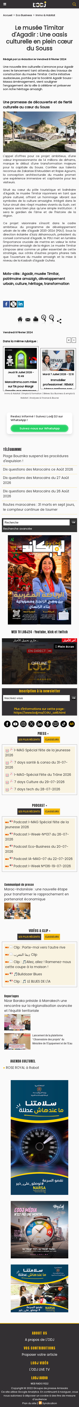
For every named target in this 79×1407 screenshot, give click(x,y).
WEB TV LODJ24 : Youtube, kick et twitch (39, 546)
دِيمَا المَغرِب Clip (25, 869)
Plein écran (66, 561)
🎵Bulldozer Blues (28, 888)
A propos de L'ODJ (39, 1089)
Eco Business (24, 15)
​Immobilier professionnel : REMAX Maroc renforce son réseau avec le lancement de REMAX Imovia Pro (58, 382)
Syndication (49, 1153)
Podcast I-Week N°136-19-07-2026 (42, 780)
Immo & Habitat (45, 15)
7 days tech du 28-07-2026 (37, 703)
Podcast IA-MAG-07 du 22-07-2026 (43, 773)
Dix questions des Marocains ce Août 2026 (38, 469)
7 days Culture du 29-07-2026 (39, 696)
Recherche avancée (17, 529)
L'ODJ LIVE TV (39, 1119)
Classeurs (52, 654)
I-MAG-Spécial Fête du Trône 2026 (42, 689)
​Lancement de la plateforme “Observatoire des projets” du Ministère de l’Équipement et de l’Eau (52, 954)
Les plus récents (29, 654)
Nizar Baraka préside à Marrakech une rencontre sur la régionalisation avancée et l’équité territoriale (38, 920)
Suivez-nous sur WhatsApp (40, 428)
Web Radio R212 (39, 1133)
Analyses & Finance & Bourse (44, 398)
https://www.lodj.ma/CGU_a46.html (39, 627)
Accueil (7, 15)
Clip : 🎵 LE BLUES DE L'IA (32, 895)
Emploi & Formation (32, 393)
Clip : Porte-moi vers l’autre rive (39, 861)
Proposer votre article (39, 1104)
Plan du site (29, 1153)
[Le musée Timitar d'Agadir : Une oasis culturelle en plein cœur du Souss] (39, 113)
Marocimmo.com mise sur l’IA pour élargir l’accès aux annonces (21, 384)
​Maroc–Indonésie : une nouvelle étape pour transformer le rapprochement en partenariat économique (36, 808)
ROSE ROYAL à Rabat (22, 982)
